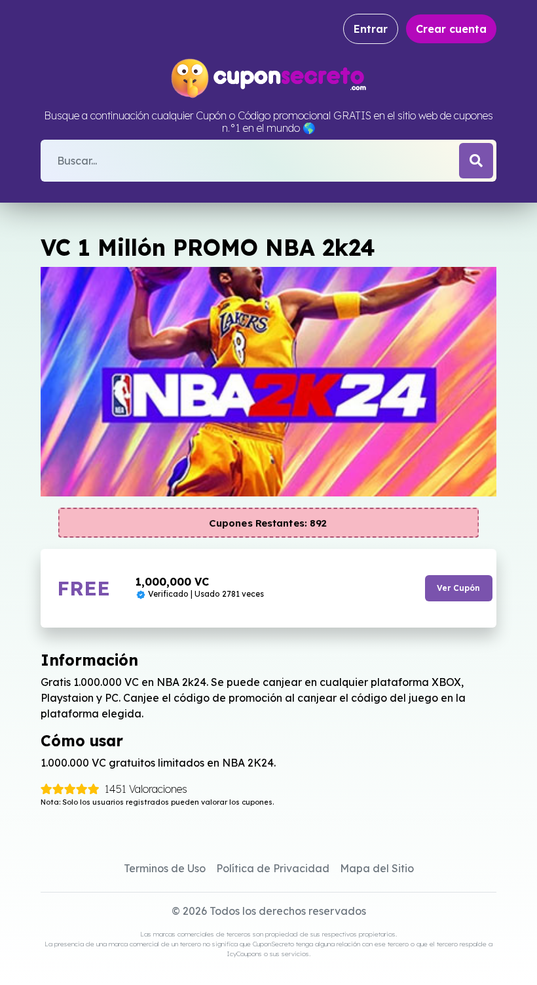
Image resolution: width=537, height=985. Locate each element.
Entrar (371, 28)
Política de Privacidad (272, 868)
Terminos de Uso (165, 868)
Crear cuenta (451, 28)
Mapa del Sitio (377, 868)
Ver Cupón (458, 588)
